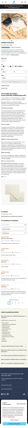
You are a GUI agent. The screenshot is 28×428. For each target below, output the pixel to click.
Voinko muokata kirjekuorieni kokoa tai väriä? (12, 346)
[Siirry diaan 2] (13, 41)
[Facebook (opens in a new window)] (2, 394)
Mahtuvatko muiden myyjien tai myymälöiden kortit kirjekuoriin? (13, 350)
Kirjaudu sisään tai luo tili (13, 7)
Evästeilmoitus (11, 416)
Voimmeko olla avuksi (6, 385)
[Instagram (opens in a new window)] (4, 394)
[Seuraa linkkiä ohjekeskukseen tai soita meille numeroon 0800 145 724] (22, 2)
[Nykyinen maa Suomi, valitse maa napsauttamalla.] (25, 394)
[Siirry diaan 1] (11, 41)
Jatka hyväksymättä (21, 403)
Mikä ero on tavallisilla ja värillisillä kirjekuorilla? (12, 363)
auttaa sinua (9, 378)
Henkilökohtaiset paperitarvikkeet (13, 10)
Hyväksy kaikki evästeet (14, 423)
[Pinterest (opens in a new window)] (8, 394)
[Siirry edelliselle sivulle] (5, 303)
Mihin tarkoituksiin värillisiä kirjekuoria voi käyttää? (13, 359)
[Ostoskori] (25, 2)
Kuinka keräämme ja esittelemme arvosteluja (11, 216)
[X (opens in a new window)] (6, 394)
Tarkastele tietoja (15, 54)
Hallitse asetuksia (14, 420)
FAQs (2, 176)
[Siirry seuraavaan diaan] (26, 6)
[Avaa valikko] (2, 2)
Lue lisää (8, 158)
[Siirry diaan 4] (16, 41)
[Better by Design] (20, 47)
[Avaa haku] (5, 2)
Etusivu (2, 10)
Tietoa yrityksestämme (6, 389)
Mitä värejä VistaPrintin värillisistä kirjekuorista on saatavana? (13, 316)
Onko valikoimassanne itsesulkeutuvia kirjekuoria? (13, 355)
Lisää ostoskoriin (13, 81)
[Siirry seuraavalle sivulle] (22, 303)
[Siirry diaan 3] (15, 41)
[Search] (25, 224)
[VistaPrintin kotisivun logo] (14, 2)
